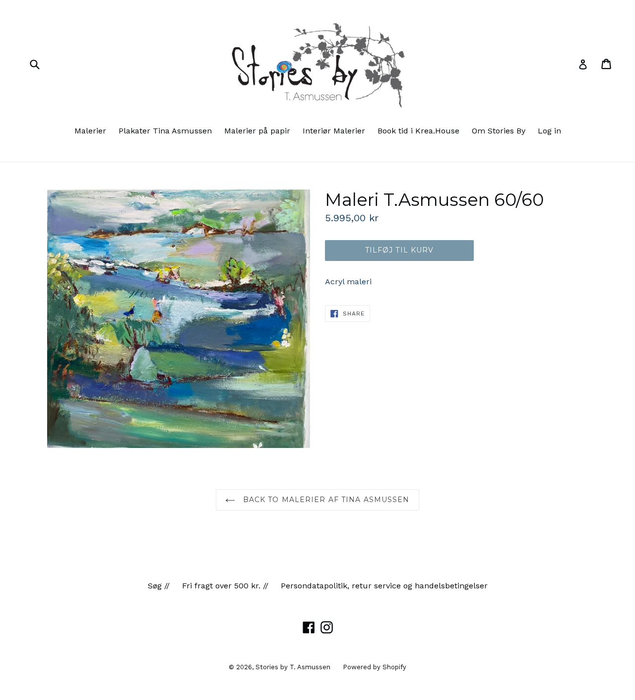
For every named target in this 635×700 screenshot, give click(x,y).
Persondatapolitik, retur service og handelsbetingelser (384, 585)
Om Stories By (498, 130)
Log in (549, 130)
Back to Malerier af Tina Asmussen (324, 499)
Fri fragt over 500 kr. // (225, 585)
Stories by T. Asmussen (292, 667)
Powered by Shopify (374, 667)
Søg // (159, 585)
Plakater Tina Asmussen (165, 130)
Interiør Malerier (334, 130)
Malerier (90, 130)
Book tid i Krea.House (418, 130)
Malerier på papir (257, 130)
